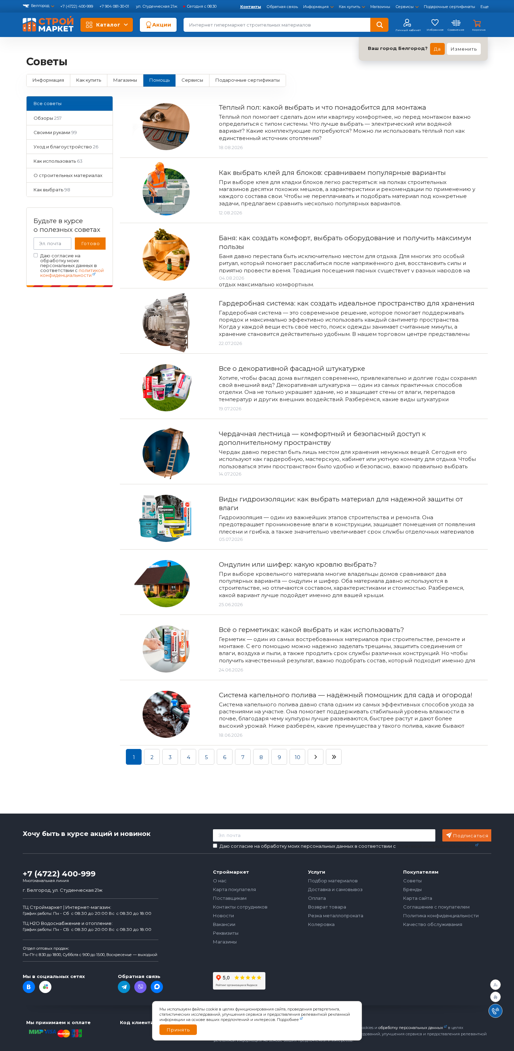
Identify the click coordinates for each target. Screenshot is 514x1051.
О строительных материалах (68, 177)
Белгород (40, 5)
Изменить (464, 49)
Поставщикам (230, 898)
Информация (316, 6)
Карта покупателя (234, 889)
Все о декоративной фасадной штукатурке (292, 369)
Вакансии (224, 924)
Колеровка (321, 924)
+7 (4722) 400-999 (77, 6)
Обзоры (48, 118)
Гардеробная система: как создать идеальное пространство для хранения (346, 303)
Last (334, 757)
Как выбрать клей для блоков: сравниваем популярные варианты (332, 173)
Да (437, 49)
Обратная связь (282, 6)
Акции (161, 24)
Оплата (317, 898)
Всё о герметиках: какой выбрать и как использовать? (311, 630)
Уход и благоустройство (66, 146)
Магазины (380, 6)
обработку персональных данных (410, 1027)
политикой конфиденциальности (72, 272)
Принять (178, 1029)
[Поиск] (379, 25)
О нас (220, 880)
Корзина (478, 29)
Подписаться (470, 835)
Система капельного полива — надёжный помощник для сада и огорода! (345, 695)
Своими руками (55, 132)
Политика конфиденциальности (441, 915)
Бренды (412, 889)
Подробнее (288, 1019)
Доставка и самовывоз (335, 889)
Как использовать (58, 161)
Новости (223, 915)
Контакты (250, 6)
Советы (412, 880)
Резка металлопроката (335, 915)
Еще (484, 6)
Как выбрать (52, 189)
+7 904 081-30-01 (114, 6)
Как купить (349, 6)
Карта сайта (417, 898)
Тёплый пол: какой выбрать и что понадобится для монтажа (322, 107)
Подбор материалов (333, 880)
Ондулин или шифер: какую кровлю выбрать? (298, 564)
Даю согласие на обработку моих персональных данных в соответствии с (72, 265)
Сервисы (404, 6)
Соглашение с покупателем (436, 907)
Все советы (48, 103)
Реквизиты (225, 933)
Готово (90, 243)
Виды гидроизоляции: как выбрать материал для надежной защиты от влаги (341, 503)
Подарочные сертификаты (449, 6)
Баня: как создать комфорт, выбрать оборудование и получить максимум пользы (345, 242)
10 (297, 757)
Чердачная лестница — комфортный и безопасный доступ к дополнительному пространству (322, 438)
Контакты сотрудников (240, 907)
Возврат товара (327, 907)
